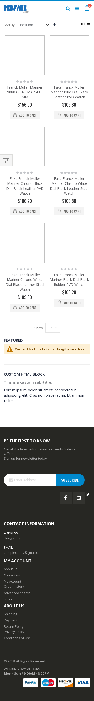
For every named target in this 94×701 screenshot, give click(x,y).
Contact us (12, 575)
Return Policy (14, 626)
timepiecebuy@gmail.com (23, 552)
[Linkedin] (79, 498)
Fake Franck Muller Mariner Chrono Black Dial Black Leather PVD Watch (25, 186)
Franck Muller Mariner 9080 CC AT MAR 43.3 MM (25, 92)
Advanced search (17, 593)
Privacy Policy (14, 631)
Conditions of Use (17, 638)
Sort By (9, 25)
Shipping (10, 614)
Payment (10, 620)
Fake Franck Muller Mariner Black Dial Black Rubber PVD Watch (69, 279)
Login (8, 599)
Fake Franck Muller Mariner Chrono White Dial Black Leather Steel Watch (69, 186)
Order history (14, 586)
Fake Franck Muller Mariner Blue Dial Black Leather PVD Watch (69, 92)
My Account (12, 581)
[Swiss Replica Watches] (16, 8)
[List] (88, 25)
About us (10, 569)
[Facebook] (66, 498)
